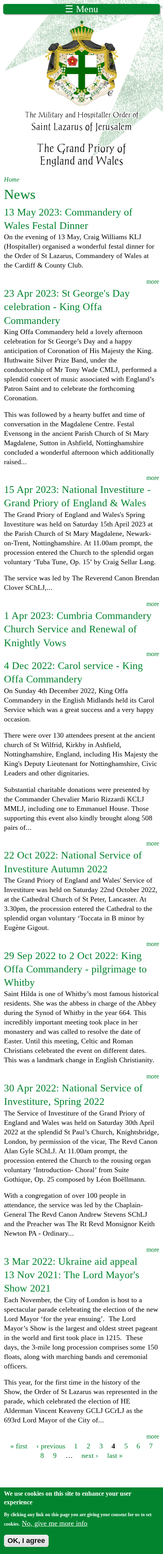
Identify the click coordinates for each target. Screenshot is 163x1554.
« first (18, 1446)
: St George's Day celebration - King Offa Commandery (67, 306)
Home (11, 179)
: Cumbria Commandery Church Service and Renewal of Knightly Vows (78, 629)
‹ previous (50, 1446)
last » (115, 1455)
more (152, 281)
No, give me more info (54, 1523)
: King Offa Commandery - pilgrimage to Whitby (75, 969)
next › (90, 1455)
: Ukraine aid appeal (70, 1261)
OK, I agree (26, 1541)
